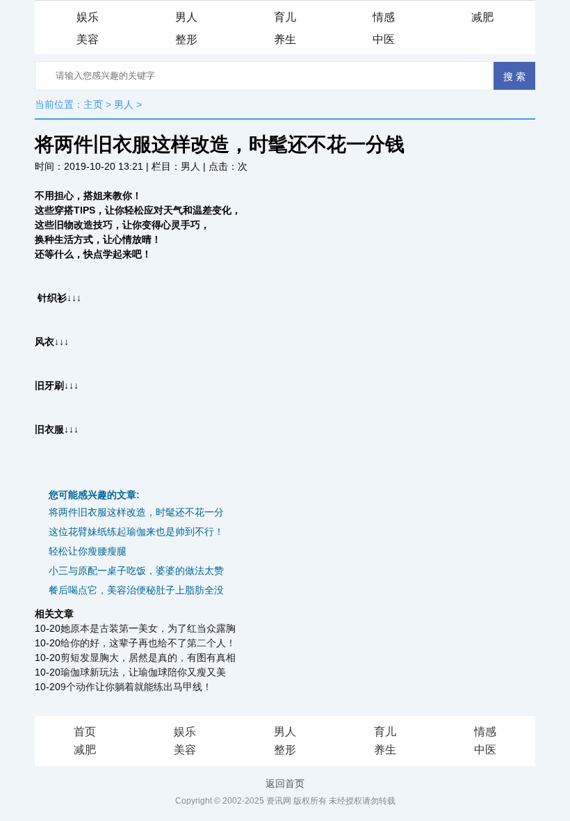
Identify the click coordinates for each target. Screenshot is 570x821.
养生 (285, 39)
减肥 (482, 17)
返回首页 (285, 783)
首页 (85, 732)
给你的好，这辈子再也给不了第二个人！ (148, 642)
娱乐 (87, 17)
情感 (384, 17)
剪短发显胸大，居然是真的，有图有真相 (148, 657)
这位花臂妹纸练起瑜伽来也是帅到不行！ (136, 531)
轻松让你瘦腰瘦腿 (88, 551)
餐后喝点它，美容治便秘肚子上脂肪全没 (136, 590)
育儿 (285, 17)
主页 (93, 104)
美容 (87, 39)
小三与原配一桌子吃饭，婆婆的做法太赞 (136, 570)
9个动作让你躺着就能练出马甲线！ (136, 686)
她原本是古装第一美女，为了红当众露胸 (148, 628)
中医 (384, 39)
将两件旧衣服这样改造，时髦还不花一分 (136, 512)
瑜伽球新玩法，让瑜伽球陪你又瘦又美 (143, 672)
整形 (186, 39)
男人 (186, 17)
